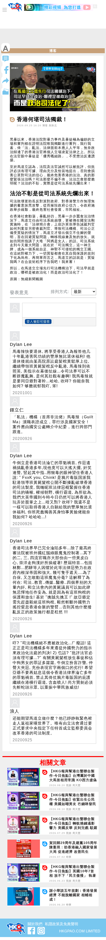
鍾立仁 (17, 409)
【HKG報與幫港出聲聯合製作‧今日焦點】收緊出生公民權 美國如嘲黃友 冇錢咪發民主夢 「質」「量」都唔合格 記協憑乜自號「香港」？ (72, 804)
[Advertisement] (53, 39)
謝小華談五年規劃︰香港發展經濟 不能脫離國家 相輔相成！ (73, 895)
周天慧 (76, 785)
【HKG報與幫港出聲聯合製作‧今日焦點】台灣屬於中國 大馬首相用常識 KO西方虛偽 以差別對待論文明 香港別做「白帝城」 (73, 780)
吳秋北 (53, 125)
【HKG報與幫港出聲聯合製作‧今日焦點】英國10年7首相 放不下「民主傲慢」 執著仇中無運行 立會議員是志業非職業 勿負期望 (72, 875)
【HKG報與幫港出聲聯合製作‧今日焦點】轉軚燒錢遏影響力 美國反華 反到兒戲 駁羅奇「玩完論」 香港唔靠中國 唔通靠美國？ (73, 828)
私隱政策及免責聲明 (61, 924)
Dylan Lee (21, 344)
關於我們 (35, 924)
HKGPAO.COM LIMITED (79, 931)
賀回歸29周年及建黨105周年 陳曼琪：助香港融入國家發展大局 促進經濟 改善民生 (73, 847)
